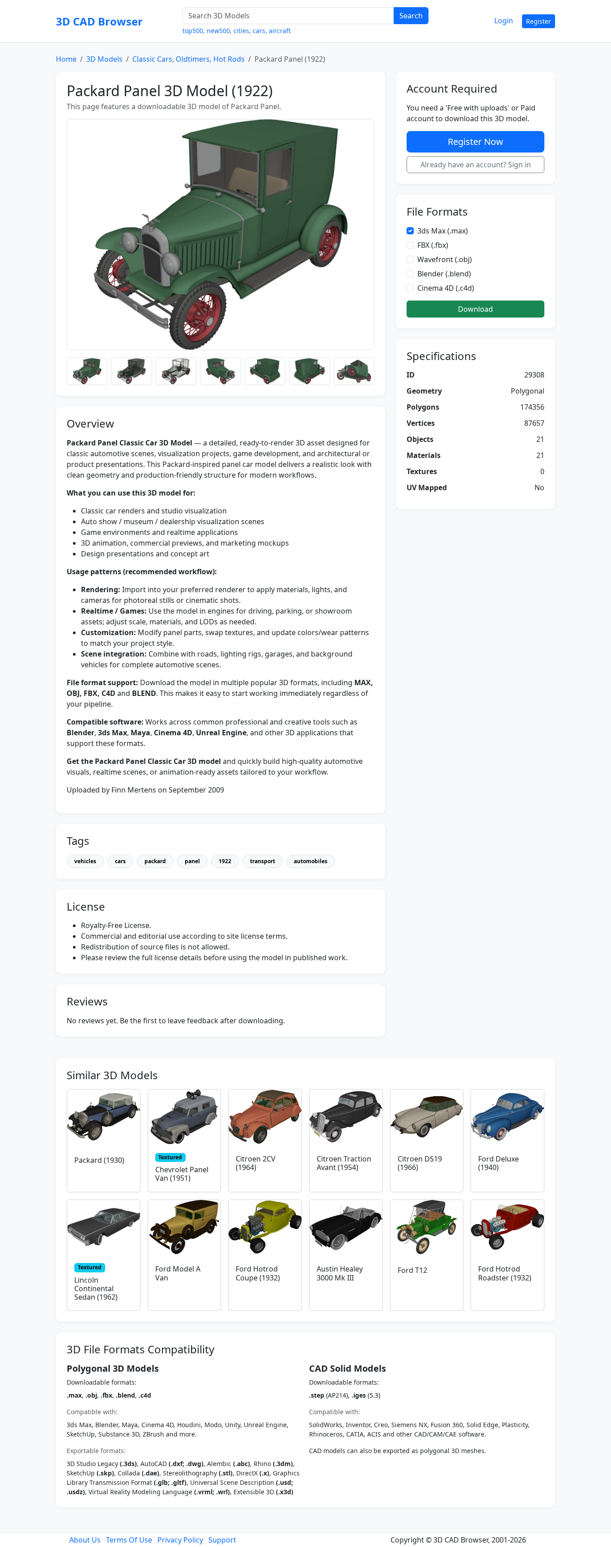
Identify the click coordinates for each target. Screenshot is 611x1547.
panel (192, 861)
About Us (85, 1540)
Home (66, 59)
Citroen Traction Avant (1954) (344, 1163)
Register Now (475, 142)
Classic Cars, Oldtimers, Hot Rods (188, 59)
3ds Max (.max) (442, 231)
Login (503, 20)
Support (222, 1540)
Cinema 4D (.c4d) (445, 288)
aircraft (280, 30)
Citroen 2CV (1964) (256, 1163)
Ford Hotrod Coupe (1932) (258, 1273)
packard (155, 861)
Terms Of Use (129, 1540)
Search (411, 16)
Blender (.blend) (444, 274)
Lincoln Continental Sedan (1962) (96, 1288)
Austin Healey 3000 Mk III (340, 1273)
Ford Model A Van (177, 1273)
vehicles (85, 861)
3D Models (104, 59)
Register (538, 21)
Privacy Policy (180, 1540)
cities (241, 30)
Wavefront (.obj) (444, 259)
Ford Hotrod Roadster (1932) (504, 1273)
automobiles (310, 861)
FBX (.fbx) (432, 245)
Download (475, 309)
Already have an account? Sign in (475, 165)
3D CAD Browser (99, 21)
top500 (192, 30)
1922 (225, 861)
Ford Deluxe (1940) (498, 1163)
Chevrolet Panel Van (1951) (181, 1174)
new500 (218, 30)
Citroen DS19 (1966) (420, 1163)
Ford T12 (412, 1270)
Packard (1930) (99, 1160)
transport (262, 861)
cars (259, 30)
